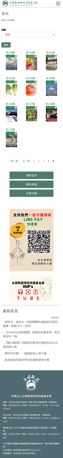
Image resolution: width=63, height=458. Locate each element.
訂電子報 (31, 193)
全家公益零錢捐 (28, 453)
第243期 (30, 52)
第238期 (10, 104)
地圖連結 (53, 402)
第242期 (50, 52)
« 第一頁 (13, 161)
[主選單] (58, 3)
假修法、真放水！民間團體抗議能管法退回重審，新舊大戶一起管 (30, 324)
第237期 (30, 104)
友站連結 (7, 450)
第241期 (10, 78)
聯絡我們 (26, 450)
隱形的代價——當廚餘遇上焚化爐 (25, 353)
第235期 (10, 129)
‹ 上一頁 (25, 161)
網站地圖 (17, 450)
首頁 (3, 20)
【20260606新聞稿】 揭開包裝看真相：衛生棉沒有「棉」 (31, 334)
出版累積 (11, 20)
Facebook (35, 450)
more (54, 317)
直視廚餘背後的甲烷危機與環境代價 (27, 360)
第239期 (50, 78)
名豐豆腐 (17, 453)
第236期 (50, 104)
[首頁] (19, 3)
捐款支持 (31, 175)
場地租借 (31, 184)
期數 (3, 29)
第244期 (10, 52)
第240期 (30, 78)
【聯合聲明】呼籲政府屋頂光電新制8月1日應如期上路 (30, 345)
